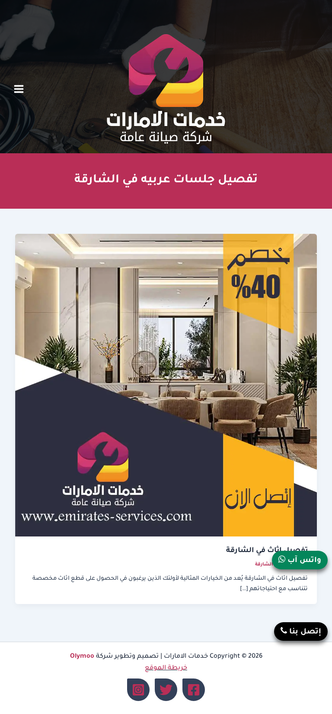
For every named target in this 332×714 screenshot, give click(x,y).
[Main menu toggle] (19, 89)
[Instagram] (138, 689)
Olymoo (82, 656)
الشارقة (264, 564)
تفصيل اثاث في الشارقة (267, 551)
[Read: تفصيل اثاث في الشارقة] (166, 386)
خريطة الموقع (166, 668)
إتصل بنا (304, 632)
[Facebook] (193, 689)
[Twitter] (166, 689)
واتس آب (303, 561)
